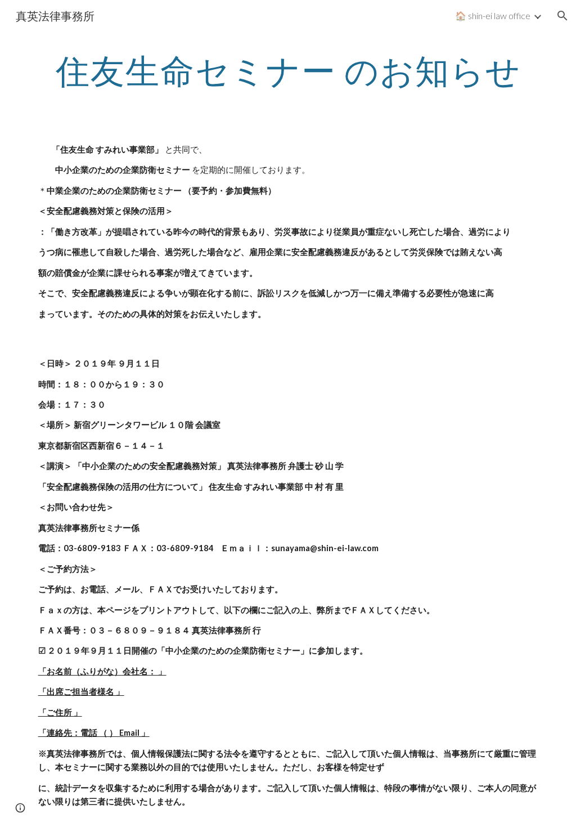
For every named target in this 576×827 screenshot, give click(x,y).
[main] (288, 70)
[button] (562, 15)
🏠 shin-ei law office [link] (492, 15)
